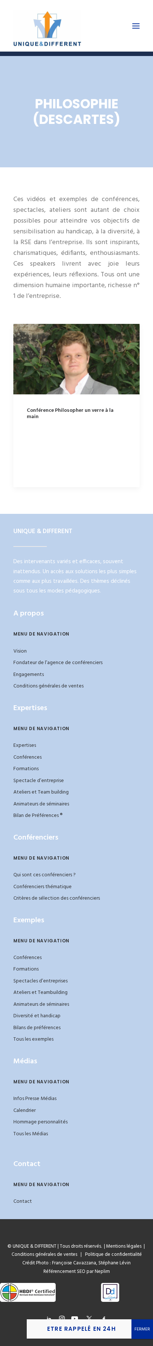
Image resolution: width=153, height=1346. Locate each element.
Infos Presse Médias (34, 1099)
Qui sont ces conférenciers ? (44, 875)
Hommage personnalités (40, 1122)
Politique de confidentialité (112, 1254)
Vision (20, 651)
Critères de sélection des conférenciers (56, 898)
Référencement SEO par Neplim (76, 1272)
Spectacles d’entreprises (40, 981)
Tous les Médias (30, 1134)
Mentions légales (123, 1246)
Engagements (28, 675)
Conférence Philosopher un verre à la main (70, 413)
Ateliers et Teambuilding (40, 993)
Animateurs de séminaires (41, 804)
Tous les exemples (33, 1039)
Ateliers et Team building (41, 792)
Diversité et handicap (37, 1016)
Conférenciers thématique (42, 887)
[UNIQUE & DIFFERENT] (47, 26)
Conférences (27, 757)
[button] (136, 26)
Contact (22, 1201)
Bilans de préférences (37, 1028)
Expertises (24, 745)
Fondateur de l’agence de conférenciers (57, 663)
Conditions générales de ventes (48, 686)
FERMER (142, 1329)
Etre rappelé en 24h (81, 1329)
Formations (26, 769)
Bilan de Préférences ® (37, 816)
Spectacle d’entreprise (38, 781)
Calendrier (24, 1110)
